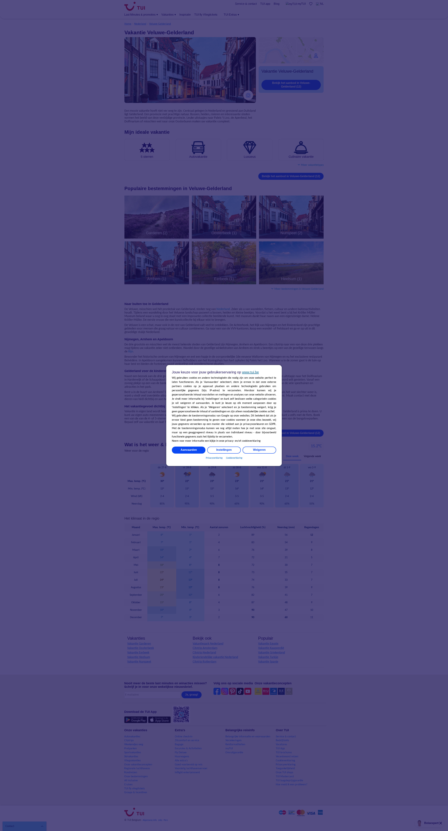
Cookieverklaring (234, 458)
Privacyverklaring (214, 458)
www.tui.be (250, 372)
